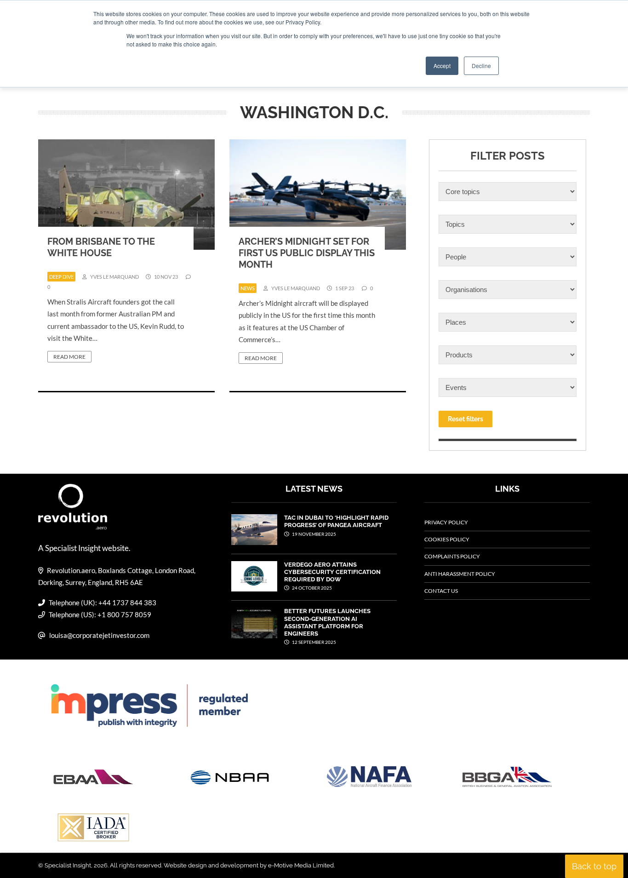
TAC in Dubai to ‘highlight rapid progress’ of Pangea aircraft (336, 521)
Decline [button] (481, 65)
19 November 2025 (313, 534)
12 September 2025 (313, 642)
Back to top (594, 866)
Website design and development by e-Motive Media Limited (249, 865)
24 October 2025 (311, 588)
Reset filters (465, 419)
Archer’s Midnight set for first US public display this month (307, 253)
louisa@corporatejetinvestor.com (99, 635)
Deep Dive (61, 277)
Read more (69, 356)
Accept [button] (442, 65)
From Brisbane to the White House (101, 247)
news (247, 288)
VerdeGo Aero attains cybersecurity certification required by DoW (332, 572)
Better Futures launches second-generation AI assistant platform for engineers (327, 622)
